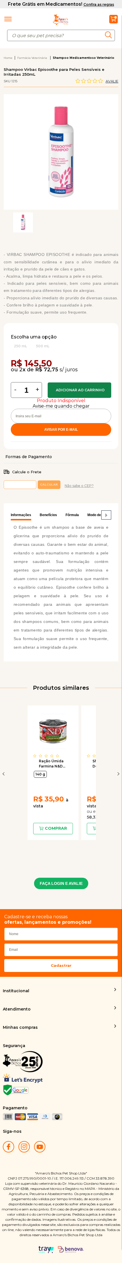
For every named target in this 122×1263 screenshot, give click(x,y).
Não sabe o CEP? (79, 486)
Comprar (79, 390)
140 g (40, 774)
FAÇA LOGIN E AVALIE (61, 883)
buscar (110, 35)
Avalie (112, 81)
